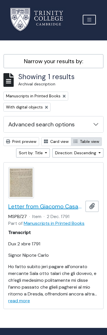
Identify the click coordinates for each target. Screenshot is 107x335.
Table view (89, 141)
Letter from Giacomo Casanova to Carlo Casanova (45, 206)
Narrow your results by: (53, 61)
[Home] (40, 19)
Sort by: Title (31, 152)
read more (19, 301)
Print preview (24, 141)
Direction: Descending (76, 152)
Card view (59, 141)
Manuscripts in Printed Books (54, 223)
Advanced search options (41, 124)
